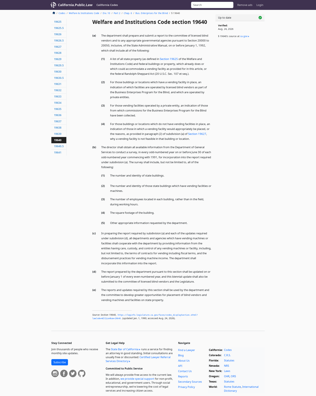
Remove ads (244, 5)
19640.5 (59, 146)
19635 (57, 109)
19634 (57, 103)
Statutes (229, 360)
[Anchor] (151, 50)
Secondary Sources (190, 381)
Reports (183, 376)
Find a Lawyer (186, 350)
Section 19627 (197, 134)
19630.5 (59, 78)
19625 (57, 22)
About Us (184, 360)
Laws (227, 371)
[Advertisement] (240, 95)
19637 (57, 121)
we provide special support (137, 379)
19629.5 (59, 65)
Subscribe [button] (59, 362)
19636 (57, 115)
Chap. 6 (128, 13)
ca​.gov (243, 36)
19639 (57, 134)
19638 (57, 127)
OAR (226, 376)
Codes (62, 13)
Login (259, 5)
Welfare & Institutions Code (84, 13)
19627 (57, 47)
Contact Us (185, 371)
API (180, 366)
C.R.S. (227, 355)
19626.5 (59, 40)
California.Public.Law (75, 5)
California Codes (107, 5)
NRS (226, 366)
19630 (57, 71)
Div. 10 (106, 13)
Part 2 (117, 13)
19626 (57, 34)
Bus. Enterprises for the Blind (151, 13)
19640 (57, 140)
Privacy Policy (186, 387)
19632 (57, 90)
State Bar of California (124, 349)
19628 (57, 53)
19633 (57, 96)
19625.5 (59, 28)
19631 (57, 84)
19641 (57, 152)
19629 (57, 59)
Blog (181, 355)
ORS (233, 376)
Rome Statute (232, 387)
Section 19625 (169, 59)
